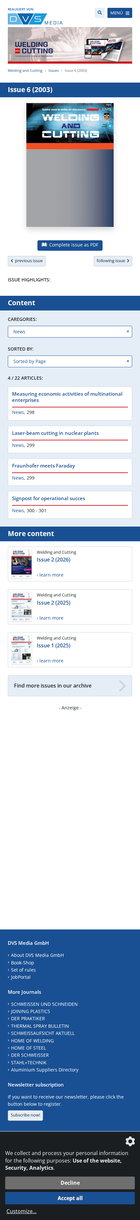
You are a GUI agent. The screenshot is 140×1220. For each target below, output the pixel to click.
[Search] (100, 13)
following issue (112, 260)
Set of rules (23, 970)
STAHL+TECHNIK (29, 1062)
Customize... (21, 1211)
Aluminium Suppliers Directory (44, 1070)
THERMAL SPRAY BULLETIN (40, 1026)
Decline (70, 1182)
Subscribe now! (25, 1115)
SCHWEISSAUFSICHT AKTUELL (43, 1033)
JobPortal (21, 977)
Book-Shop (22, 962)
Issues (54, 70)
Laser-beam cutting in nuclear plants (55, 433)
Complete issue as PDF (73, 245)
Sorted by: (21, 349)
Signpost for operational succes (48, 498)
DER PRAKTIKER (28, 1018)
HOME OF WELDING (32, 1041)
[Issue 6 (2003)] (70, 169)
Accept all (70, 1198)
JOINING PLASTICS (30, 1011)
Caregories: (22, 319)
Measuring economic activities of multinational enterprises (67, 397)
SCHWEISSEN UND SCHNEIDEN (44, 1004)
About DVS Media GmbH (37, 955)
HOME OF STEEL (28, 1048)
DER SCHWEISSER (30, 1055)
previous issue (28, 260)
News (18, 412)
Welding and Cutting (25, 70)
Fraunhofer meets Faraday (43, 465)
